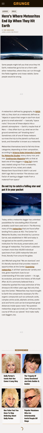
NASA (37, 111)
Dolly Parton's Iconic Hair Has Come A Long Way (11, 379)
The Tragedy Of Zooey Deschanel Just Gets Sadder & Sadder (31, 380)
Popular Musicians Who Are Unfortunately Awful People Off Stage (31, 415)
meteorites (17, 229)
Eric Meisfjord (9, 30)
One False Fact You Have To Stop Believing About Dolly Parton (11, 414)
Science (5, 11)
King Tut (28, 161)
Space (14, 11)
